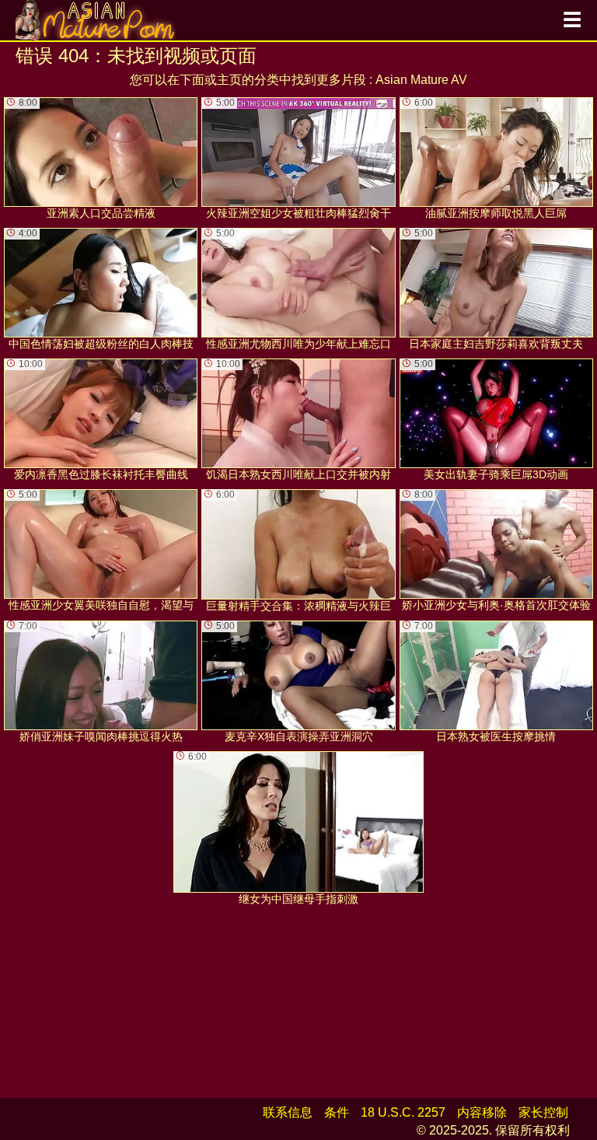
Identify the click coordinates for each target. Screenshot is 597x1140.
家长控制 (543, 1112)
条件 (336, 1112)
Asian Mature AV (421, 79)
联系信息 (287, 1112)
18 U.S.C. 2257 (403, 1112)
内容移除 (482, 1112)
